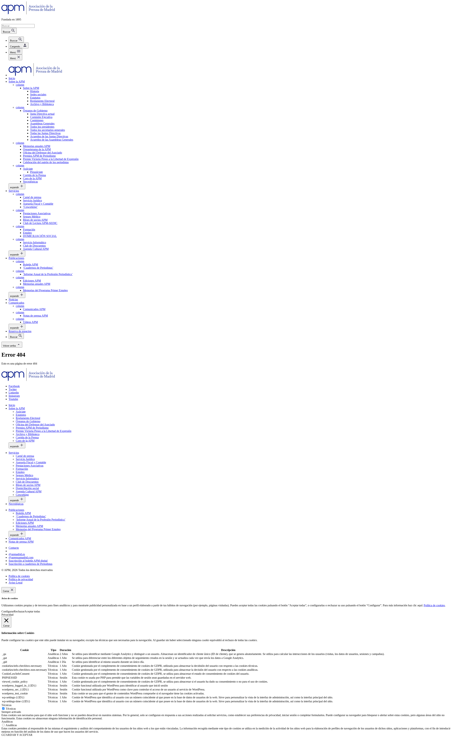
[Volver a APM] (28, 13)
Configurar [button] (7, 611)
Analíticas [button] (7, 721)
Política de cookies (434, 605)
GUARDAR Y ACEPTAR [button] (16, 734)
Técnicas (11, 708)
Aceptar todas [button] (32, 611)
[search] (16, 40)
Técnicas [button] (6, 705)
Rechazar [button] (19, 611)
